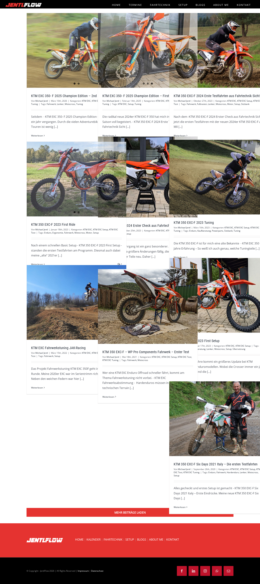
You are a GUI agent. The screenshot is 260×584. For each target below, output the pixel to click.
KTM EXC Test (184, 356)
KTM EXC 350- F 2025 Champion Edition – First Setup (140, 96)
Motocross (70, 104)
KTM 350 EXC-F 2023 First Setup (212, 295)
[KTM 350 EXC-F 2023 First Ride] (76, 179)
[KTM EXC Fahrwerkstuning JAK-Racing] (76, 302)
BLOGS (141, 539)
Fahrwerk (51, 104)
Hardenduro (233, 472)
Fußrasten (202, 104)
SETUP (129, 539)
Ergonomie (57, 232)
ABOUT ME (156, 539)
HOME (79, 539)
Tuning (79, 104)
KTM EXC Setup (244, 100)
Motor (230, 104)
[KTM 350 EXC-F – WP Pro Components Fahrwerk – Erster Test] (148, 306)
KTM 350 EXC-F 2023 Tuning (212, 177)
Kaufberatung (204, 230)
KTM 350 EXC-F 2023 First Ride (70, 179)
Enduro (192, 230)
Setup (131, 104)
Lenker (60, 104)
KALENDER (93, 539)
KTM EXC (86, 100)
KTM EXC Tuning (110, 360)
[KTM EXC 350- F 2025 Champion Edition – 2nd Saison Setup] (76, 50)
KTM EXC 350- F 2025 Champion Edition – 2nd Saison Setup (70, 50)
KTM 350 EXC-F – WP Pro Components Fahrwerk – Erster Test (141, 306)
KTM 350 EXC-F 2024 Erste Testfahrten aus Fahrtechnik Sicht (212, 50)
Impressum (83, 570)
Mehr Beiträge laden (130, 512)
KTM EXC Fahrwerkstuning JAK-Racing (70, 302)
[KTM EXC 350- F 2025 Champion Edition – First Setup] (148, 50)
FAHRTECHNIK (113, 539)
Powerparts (217, 230)
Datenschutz (97, 570)
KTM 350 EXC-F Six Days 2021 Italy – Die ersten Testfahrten (212, 419)
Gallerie (83, 50)
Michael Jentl (41, 100)
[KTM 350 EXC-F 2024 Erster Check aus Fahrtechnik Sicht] (148, 177)
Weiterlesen (37, 135)
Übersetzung (239, 349)
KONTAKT (172, 539)
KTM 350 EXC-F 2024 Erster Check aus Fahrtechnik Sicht (141, 177)
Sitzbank (245, 104)
